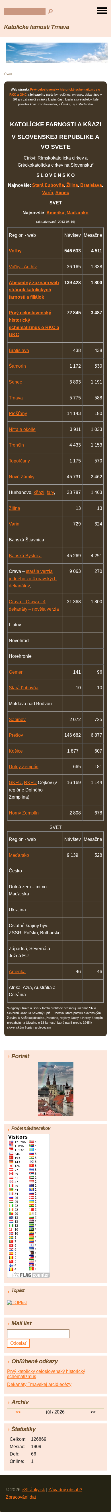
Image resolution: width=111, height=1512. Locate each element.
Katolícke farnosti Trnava (36, 27)
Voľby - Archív (23, 266)
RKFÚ (30, 782)
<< (17, 1412)
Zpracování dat (21, 1497)
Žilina (72, 185)
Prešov (16, 735)
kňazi (39, 492)
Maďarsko (78, 212)
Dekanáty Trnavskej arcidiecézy (39, 1384)
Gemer (15, 672)
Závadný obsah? (65, 1489)
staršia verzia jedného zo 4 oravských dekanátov (33, 578)
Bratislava (91, 185)
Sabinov (17, 719)
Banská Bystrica (25, 555)
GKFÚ (15, 782)
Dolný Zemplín (23, 766)
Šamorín (17, 366)
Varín (47, 192)
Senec (62, 192)
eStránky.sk (33, 1489)
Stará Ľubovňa (48, 185)
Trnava (16, 397)
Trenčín (16, 445)
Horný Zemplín (24, 813)
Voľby (15, 250)
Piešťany (18, 413)
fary (50, 492)
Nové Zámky (21, 476)
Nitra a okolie (22, 429)
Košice (16, 751)
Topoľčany (19, 460)
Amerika (55, 212)
